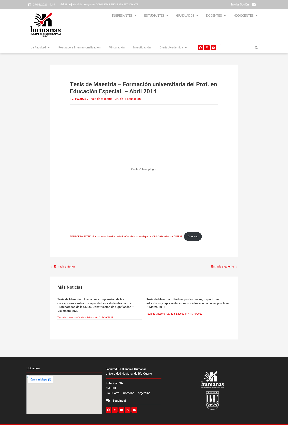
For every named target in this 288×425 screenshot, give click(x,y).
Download (192, 236)
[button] (124, 15)
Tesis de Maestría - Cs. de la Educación (115, 99)
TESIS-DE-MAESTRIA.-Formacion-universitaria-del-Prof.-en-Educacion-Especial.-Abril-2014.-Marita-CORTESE (126, 236)
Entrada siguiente (224, 266)
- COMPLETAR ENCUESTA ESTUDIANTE (99, 4)
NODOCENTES (244, 15)
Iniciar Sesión (240, 4)
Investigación (142, 47)
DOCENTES (214, 15)
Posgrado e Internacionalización (79, 47)
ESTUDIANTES (154, 15)
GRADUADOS (185, 15)
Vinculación (117, 47)
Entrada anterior (62, 266)
